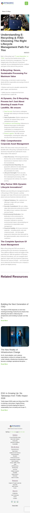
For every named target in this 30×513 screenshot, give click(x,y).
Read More (4, 320)
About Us (15, 491)
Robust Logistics (9, 133)
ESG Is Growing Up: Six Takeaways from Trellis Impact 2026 (14, 395)
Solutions (15, 435)
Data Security (8, 111)
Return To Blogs (6, 11)
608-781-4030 (21, 431)
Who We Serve (15, 447)
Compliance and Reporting (12, 123)
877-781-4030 (13, 431)
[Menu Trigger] (26, 3)
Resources (15, 480)
